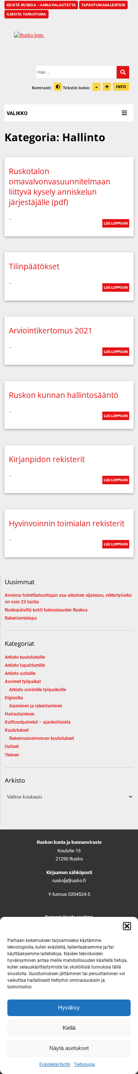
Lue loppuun (116, 223)
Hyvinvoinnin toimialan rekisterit (66, 523)
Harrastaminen (20, 714)
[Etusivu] (69, 42)
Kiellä (69, 1028)
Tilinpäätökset (34, 266)
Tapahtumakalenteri (103, 5)
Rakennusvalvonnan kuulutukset (41, 738)
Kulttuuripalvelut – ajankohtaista (38, 722)
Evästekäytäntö (54, 1064)
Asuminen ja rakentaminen (35, 706)
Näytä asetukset (69, 1048)
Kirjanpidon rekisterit (47, 459)
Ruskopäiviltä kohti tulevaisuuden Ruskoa (46, 610)
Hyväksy (69, 1007)
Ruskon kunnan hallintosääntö (63, 395)
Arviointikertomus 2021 (50, 330)
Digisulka (14, 697)
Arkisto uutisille (20, 673)
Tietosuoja (84, 1064)
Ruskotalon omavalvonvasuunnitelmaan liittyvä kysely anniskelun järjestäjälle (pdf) (59, 186)
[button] (127, 926)
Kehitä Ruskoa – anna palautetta (41, 5)
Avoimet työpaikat (23, 681)
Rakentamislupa (21, 618)
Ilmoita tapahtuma (26, 14)
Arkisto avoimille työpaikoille (37, 689)
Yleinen (12, 755)
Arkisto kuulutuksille (25, 657)
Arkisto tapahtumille (25, 665)
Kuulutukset (17, 730)
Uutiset (12, 746)
